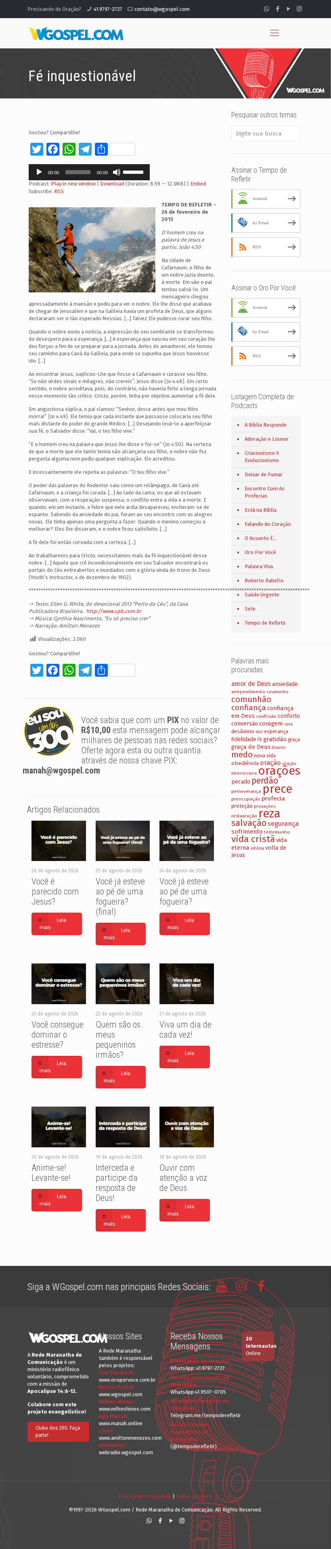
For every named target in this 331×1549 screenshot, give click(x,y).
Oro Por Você (260, 552)
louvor (278, 747)
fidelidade (243, 739)
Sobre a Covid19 (194, 1496)
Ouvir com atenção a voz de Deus (183, 1178)
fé (260, 739)
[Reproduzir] (39, 172)
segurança (283, 824)
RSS (59, 191)
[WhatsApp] (266, 9)
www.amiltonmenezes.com (130, 1438)
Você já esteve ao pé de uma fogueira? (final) (120, 896)
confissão (266, 716)
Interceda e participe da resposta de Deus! (117, 1183)
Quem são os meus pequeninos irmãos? (118, 1039)
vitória (257, 848)
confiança (248, 707)
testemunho (277, 832)
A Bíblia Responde (266, 425)
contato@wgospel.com (162, 9)
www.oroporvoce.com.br (127, 1380)
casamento (277, 691)
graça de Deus (250, 747)
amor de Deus (251, 684)
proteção (242, 806)
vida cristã (253, 839)
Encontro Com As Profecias (265, 492)
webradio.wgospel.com (126, 1452)
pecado (240, 781)
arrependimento (248, 691)
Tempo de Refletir (265, 623)
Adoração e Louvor (267, 439)
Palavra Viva (259, 566)
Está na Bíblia (261, 510)
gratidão (275, 739)
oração (270, 763)
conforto (289, 716)
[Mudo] (117, 172)
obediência (245, 763)
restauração (244, 816)
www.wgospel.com (120, 1394)
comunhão (251, 699)
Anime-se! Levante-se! (51, 1173)
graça (294, 739)
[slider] (134, 171)
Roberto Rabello (264, 580)
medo (242, 754)
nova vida (265, 756)
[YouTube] (288, 9)
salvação (248, 822)
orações (279, 771)
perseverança (246, 791)
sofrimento (247, 831)
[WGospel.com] (75, 33)
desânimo (242, 731)
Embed (198, 184)
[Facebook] (277, 9)
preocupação (245, 799)
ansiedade (285, 684)
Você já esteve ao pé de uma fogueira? (184, 891)
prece (277, 789)
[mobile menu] (274, 33)
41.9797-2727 (108, 9)
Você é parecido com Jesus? (55, 891)
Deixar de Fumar (264, 474)
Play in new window (73, 184)
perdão (264, 781)
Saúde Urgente (262, 595)
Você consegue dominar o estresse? (57, 1034)
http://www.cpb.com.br (113, 611)
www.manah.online (120, 1423)
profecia (273, 798)
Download (112, 184)
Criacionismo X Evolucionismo (262, 456)
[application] (89, 172)
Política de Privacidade (145, 1496)
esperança (276, 731)
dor (259, 731)
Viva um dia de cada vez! (185, 1029)
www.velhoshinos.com (125, 1409)
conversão (244, 723)
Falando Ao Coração (268, 524)
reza (269, 814)
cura (288, 724)
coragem (271, 723)
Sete (250, 609)
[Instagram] (299, 9)
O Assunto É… (261, 538)
